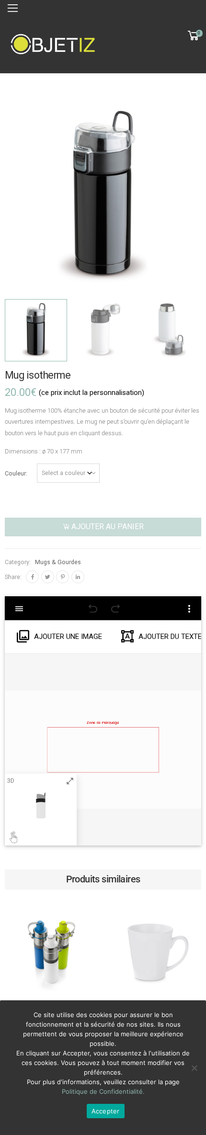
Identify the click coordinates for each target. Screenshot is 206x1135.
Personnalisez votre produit (51, 988)
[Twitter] (47, 576)
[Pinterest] (62, 576)
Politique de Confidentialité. (103, 1091)
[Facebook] (32, 576)
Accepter (106, 1111)
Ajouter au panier (107, 526)
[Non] (194, 1068)
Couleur (15, 473)
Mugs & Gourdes (58, 562)
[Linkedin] (77, 576)
